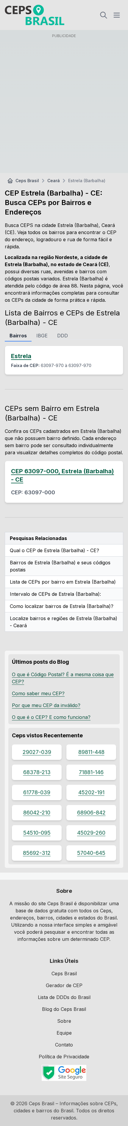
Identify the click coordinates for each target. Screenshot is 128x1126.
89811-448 (91, 752)
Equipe (64, 1033)
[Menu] (116, 15)
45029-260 (91, 833)
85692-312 (37, 853)
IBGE (42, 336)
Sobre (64, 1021)
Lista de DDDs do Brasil (64, 997)
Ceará (53, 180)
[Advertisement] (64, 104)
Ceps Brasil (27, 180)
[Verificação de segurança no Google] (64, 1073)
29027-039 (37, 752)
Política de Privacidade (64, 1057)
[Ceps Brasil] (34, 15)
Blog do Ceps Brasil (64, 1009)
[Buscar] (103, 15)
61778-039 (36, 792)
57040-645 (91, 853)
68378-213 (37, 772)
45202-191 (91, 792)
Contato (64, 1045)
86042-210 (36, 812)
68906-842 (91, 812)
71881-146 (91, 772)
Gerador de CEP (64, 985)
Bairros (18, 336)
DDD (62, 336)
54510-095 (37, 833)
